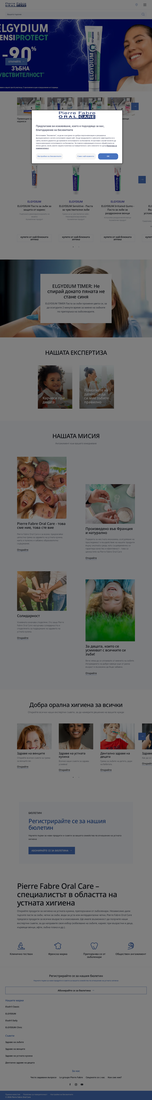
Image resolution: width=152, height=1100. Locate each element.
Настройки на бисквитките (49, 156)
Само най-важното (85, 156)
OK (108, 156)
